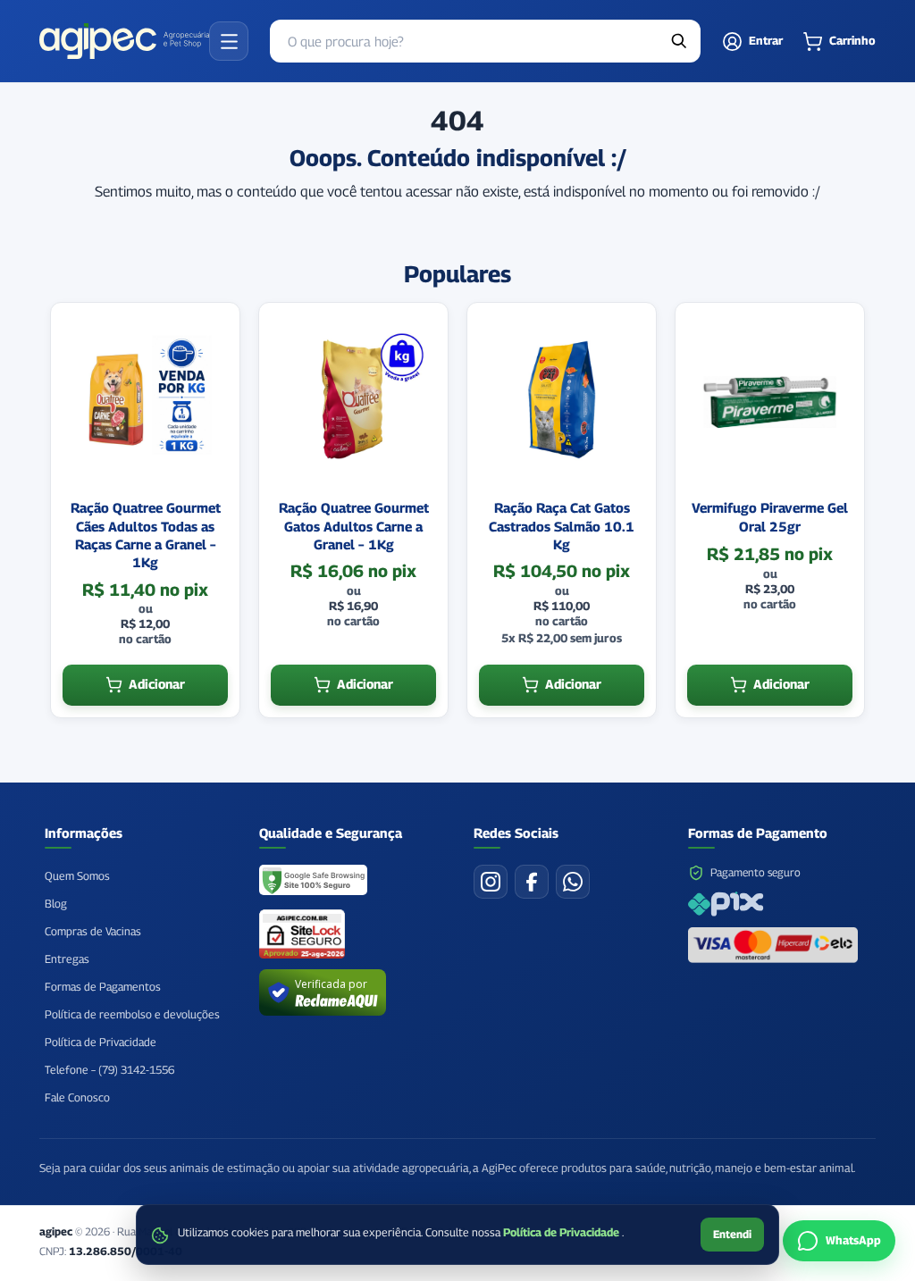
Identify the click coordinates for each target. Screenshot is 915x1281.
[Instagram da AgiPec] (491, 882)
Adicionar (157, 683)
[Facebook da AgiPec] (532, 882)
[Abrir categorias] (228, 41)
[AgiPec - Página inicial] (124, 41)
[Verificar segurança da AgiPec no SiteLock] (302, 934)
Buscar (679, 41)
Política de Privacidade (562, 1232)
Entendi (732, 1234)
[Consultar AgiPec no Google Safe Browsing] (314, 882)
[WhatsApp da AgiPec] (573, 882)
